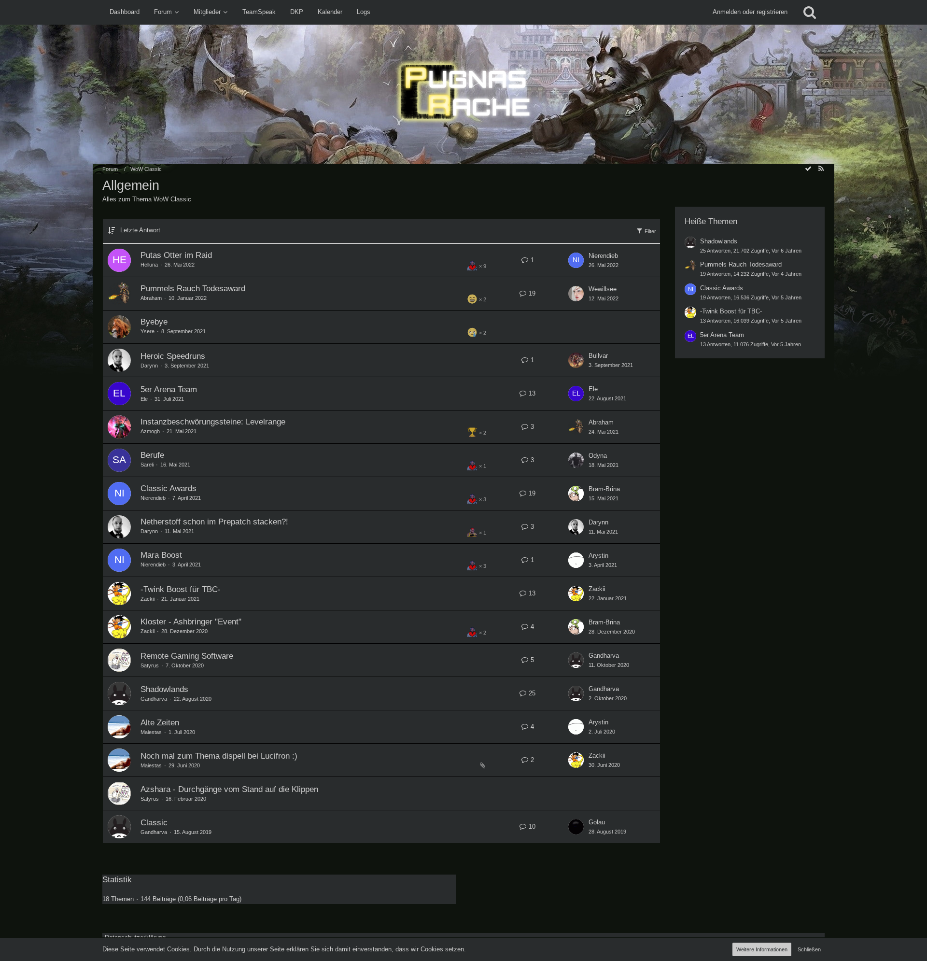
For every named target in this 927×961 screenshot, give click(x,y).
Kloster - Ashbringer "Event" (190, 621)
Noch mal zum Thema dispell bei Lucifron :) (218, 756)
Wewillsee (603, 289)
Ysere (147, 331)
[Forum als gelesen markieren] (808, 168)
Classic (154, 822)
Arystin (598, 555)
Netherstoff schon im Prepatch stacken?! (214, 521)
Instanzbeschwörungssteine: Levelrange (212, 421)
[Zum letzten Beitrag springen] (576, 260)
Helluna (149, 265)
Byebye (154, 321)
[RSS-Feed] (821, 168)
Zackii (147, 599)
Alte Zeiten (159, 722)
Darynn (149, 365)
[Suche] (810, 12)
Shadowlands (164, 689)
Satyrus (149, 665)
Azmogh (150, 431)
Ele (144, 399)
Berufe (152, 455)
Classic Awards (168, 488)
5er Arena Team (168, 389)
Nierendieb (603, 255)
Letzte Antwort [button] (140, 230)
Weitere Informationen (761, 949)
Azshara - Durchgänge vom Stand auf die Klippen (229, 789)
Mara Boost (161, 555)
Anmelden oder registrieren (750, 11)
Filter (649, 231)
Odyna (598, 455)
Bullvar (598, 355)
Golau (597, 822)
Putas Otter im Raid (176, 255)
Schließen (809, 949)
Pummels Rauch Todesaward (192, 288)
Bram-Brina (604, 489)
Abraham (151, 298)
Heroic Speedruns (172, 356)
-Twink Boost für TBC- (180, 589)
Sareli (147, 464)
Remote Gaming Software (186, 656)
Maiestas (151, 732)
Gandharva (604, 655)
